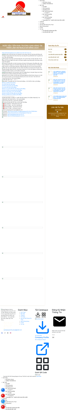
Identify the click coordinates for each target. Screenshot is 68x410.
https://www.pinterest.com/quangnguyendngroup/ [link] (19, 112)
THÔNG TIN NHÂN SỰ (10, 380)
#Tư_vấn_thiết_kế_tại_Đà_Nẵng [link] (9, 87)
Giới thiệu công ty (9, 379)
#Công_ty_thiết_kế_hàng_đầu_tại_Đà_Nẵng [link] (12, 93)
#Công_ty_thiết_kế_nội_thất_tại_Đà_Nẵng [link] (11, 94)
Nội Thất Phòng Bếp (10, 391)
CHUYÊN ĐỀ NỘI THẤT (47, 32)
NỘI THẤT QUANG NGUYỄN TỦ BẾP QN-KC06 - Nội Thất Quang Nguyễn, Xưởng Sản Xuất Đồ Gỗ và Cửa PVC (59, 89)
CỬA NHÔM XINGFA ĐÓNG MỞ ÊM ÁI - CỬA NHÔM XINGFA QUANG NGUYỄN (59, 97)
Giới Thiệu (23, 312)
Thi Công (42, 23)
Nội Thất (23, 313)
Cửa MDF (7, 383)
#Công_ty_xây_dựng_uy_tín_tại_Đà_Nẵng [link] (11, 91)
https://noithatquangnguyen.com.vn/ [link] (15, 115)
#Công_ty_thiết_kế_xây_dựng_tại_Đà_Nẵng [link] (12, 90)
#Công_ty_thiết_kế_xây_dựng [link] (8, 82)
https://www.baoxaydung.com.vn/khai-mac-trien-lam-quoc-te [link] (16, 52)
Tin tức (50, 52)
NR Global (39, 376)
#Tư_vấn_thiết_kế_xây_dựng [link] (8, 84)
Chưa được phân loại (53, 60)
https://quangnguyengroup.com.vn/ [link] (15, 114)
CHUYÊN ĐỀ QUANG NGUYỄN (49, 30)
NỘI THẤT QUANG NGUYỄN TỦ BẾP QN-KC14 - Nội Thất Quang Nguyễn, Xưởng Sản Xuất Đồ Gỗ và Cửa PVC (59, 81)
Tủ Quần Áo (48, 18)
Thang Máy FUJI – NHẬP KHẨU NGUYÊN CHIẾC (53, 20)
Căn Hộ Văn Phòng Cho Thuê (46, 24)
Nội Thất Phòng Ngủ (10, 394)
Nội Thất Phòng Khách (10, 388)
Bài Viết (50, 49)
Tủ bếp (9, 392)
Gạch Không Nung (44, 26)
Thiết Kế (42, 21)
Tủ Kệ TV (10, 389)
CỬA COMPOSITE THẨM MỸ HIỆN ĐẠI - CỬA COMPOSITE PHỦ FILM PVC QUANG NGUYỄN (59, 73)
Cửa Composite (9, 385)
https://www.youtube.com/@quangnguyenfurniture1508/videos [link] (22, 111)
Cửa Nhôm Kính (9, 386)
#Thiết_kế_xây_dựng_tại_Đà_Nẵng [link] (10, 85)
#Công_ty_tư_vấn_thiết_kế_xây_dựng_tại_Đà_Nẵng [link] (13, 88)
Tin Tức (41, 29)
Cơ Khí (41, 27)
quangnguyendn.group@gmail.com (13, 330)
